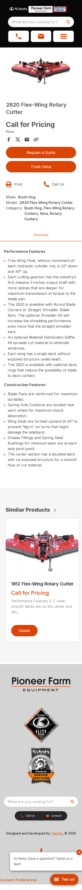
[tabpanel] (41, 71)
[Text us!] (64, 880)
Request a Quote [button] (41, 152)
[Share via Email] (27, 139)
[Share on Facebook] (8, 139)
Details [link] (24, 630)
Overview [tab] (41, 235)
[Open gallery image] (41, 70)
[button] (18, 36)
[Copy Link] (36, 139)
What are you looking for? (35, 22)
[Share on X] (17, 139)
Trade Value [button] (41, 166)
